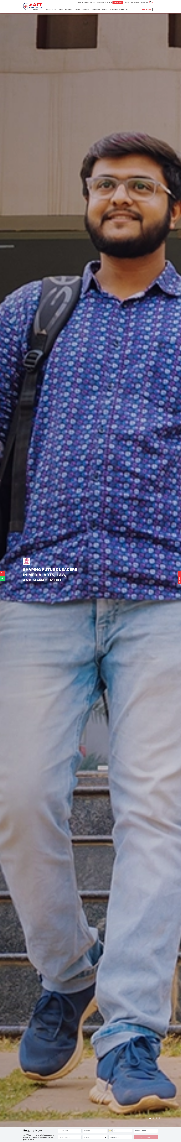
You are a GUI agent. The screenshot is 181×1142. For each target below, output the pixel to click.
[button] (110, 1130)
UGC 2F (127, 3)
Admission (85, 9)
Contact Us (123, 9)
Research (105, 9)
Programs (77, 9)
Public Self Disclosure (139, 3)
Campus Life (95, 9)
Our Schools (58, 9)
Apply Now (118, 2)
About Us (49, 9)
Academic (68, 9)
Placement (114, 9)
